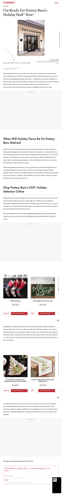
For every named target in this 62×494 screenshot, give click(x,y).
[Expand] (54, 479)
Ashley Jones (55, 60)
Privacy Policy (30, 482)
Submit (7, 480)
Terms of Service (24, 482)
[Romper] (9, 3)
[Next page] (58, 320)
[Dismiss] (59, 479)
